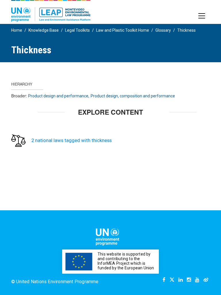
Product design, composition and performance (133, 96)
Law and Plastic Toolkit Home (122, 30)
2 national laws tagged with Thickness (71, 140)
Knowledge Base (43, 30)
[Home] (51, 11)
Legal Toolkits (77, 30)
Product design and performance (58, 96)
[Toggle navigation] (202, 16)
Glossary (163, 30)
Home (16, 30)
